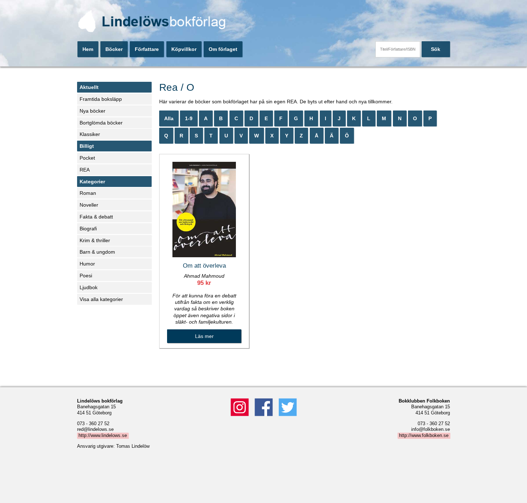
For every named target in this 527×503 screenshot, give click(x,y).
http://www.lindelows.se (103, 435)
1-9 (189, 118)
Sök (435, 49)
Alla (169, 118)
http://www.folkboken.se (423, 435)
